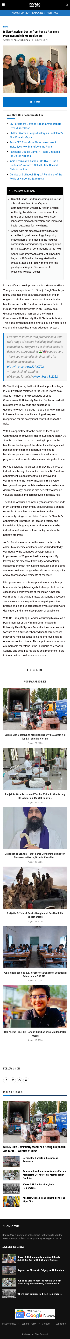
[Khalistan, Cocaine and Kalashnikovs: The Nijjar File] (11, 1201)
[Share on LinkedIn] (34, 670)
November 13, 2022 (45, 376)
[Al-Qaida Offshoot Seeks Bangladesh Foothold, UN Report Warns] (35, 888)
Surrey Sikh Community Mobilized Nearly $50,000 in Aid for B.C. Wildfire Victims (34, 1149)
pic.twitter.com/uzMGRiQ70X (25, 366)
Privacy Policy (9, 1323)
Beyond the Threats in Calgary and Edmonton (40, 1160)
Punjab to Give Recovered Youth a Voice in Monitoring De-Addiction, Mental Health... (39, 1282)
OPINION (25, 12)
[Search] (66, 5)
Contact (46, 1323)
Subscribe (61, 1323)
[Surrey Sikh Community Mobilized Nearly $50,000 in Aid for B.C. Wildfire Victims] (35, 709)
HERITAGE (52, 12)
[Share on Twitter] (30, 670)
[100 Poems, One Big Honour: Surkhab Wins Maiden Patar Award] (35, 1006)
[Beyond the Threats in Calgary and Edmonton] (11, 1161)
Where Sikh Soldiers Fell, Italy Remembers (38, 1186)
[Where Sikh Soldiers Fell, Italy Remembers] (11, 1188)
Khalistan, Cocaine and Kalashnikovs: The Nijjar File (44, 1199)
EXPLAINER (38, 12)
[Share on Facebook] (27, 670)
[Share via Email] (41, 670)
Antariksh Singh (22, 40)
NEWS (15, 12)
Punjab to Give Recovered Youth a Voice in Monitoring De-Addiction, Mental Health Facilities (45, 1175)
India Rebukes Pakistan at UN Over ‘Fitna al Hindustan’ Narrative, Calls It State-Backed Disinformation (34, 165)
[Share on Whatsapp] (37, 670)
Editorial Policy (29, 1323)
